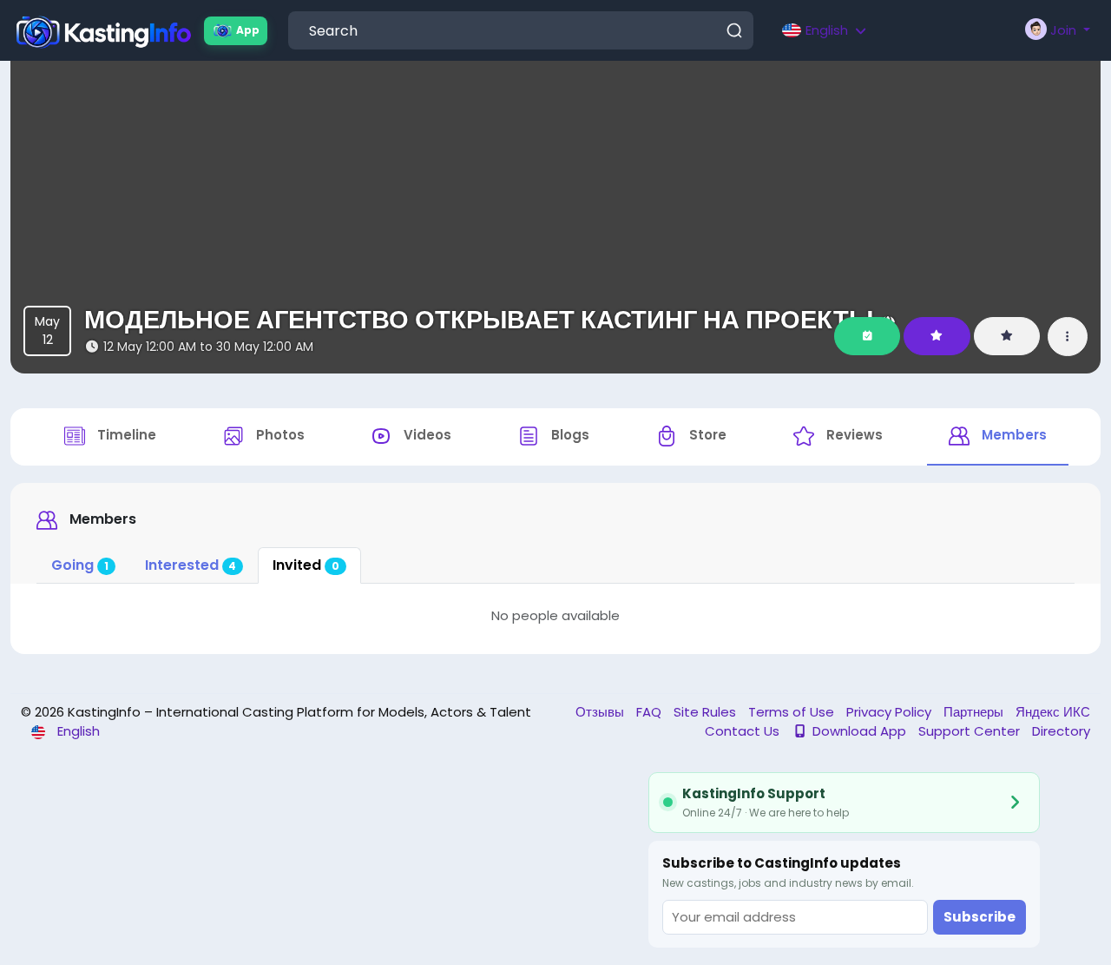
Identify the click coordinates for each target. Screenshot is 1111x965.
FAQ (650, 712)
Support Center (970, 731)
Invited (306, 565)
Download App (859, 731)
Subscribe (979, 917)
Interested (191, 565)
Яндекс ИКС (1053, 712)
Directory (1061, 731)
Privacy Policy (890, 712)
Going (79, 565)
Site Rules (707, 712)
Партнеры (975, 712)
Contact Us (744, 731)
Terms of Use (793, 712)
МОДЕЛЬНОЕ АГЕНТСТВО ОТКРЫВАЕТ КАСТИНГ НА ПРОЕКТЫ (478, 319)
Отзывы (601, 712)
